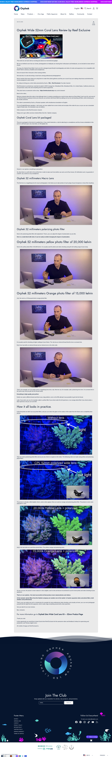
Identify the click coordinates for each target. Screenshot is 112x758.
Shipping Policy (18, 729)
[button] (88, 8)
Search (16, 718)
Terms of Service (19, 733)
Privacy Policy (18, 725)
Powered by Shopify (13, 754)
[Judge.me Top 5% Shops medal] (71, 747)
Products (30, 14)
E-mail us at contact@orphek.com (89, 719)
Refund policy (18, 727)
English (77, 8)
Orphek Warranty (19, 731)
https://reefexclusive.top (47, 90)
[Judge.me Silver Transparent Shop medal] (65, 747)
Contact (16, 723)
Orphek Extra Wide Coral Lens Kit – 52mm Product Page (60, 614)
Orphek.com (17, 721)
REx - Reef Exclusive (55, 83)
